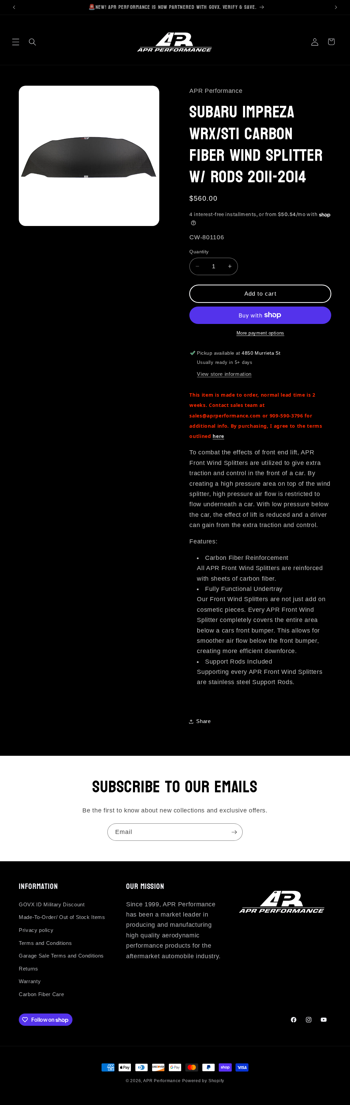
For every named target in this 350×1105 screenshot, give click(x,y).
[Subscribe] (234, 832)
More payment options (260, 333)
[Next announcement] (336, 7)
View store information (224, 374)
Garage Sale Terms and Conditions (61, 956)
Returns (28, 969)
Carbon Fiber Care (41, 994)
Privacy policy (36, 930)
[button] (16, 41)
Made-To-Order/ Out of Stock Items (62, 917)
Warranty (30, 981)
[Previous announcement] (14, 7)
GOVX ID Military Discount (52, 904)
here (218, 436)
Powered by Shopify (203, 1080)
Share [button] (203, 721)
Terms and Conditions (45, 943)
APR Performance (162, 1080)
